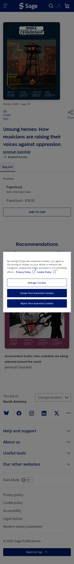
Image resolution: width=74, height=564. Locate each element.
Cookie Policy (44, 271)
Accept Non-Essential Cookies (37, 293)
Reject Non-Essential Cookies (37, 303)
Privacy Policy (23, 271)
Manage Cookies (37, 282)
